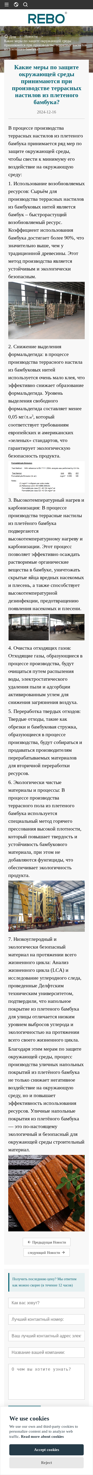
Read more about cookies (42, 1436)
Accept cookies (46, 1450)
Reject (46, 1463)
